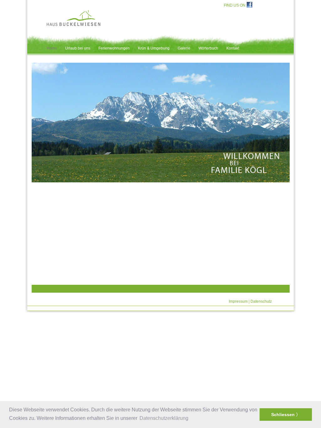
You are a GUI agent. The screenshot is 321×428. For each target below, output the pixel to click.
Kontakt (232, 48)
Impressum (238, 301)
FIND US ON (234, 5)
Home (52, 48)
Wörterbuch (208, 48)
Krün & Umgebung (154, 48)
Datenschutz (261, 301)
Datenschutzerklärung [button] (163, 418)
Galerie (184, 48)
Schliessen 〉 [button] (285, 414)
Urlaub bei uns (77, 48)
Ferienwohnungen (114, 48)
